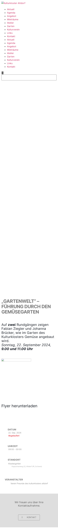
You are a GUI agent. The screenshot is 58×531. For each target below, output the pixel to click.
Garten (10, 26)
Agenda (11, 12)
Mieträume (12, 19)
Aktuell (10, 9)
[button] (29, 73)
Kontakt (11, 36)
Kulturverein (13, 29)
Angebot (11, 16)
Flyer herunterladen (19, 405)
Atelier (10, 22)
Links (10, 32)
